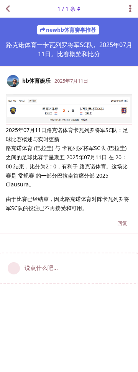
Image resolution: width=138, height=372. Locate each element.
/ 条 (67, 8)
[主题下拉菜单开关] (130, 9)
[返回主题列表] (7, 9)
